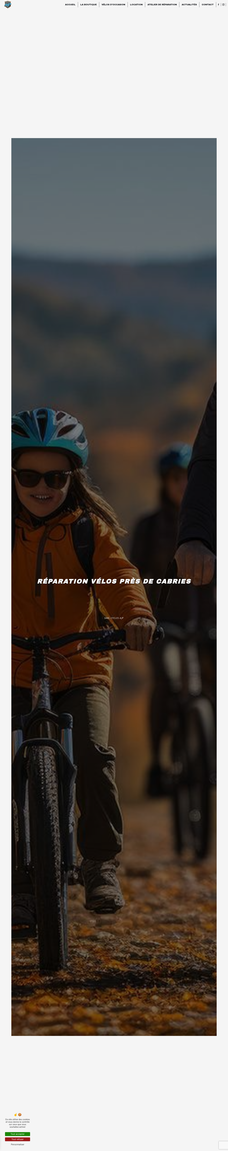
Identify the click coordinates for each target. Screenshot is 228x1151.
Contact (208, 4)
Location (136, 4)
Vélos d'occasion (113, 4)
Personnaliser (17, 1144)
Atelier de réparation (162, 4)
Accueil (70, 4)
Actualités (189, 4)
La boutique (88, 4)
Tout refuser (17, 1139)
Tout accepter (18, 1134)
